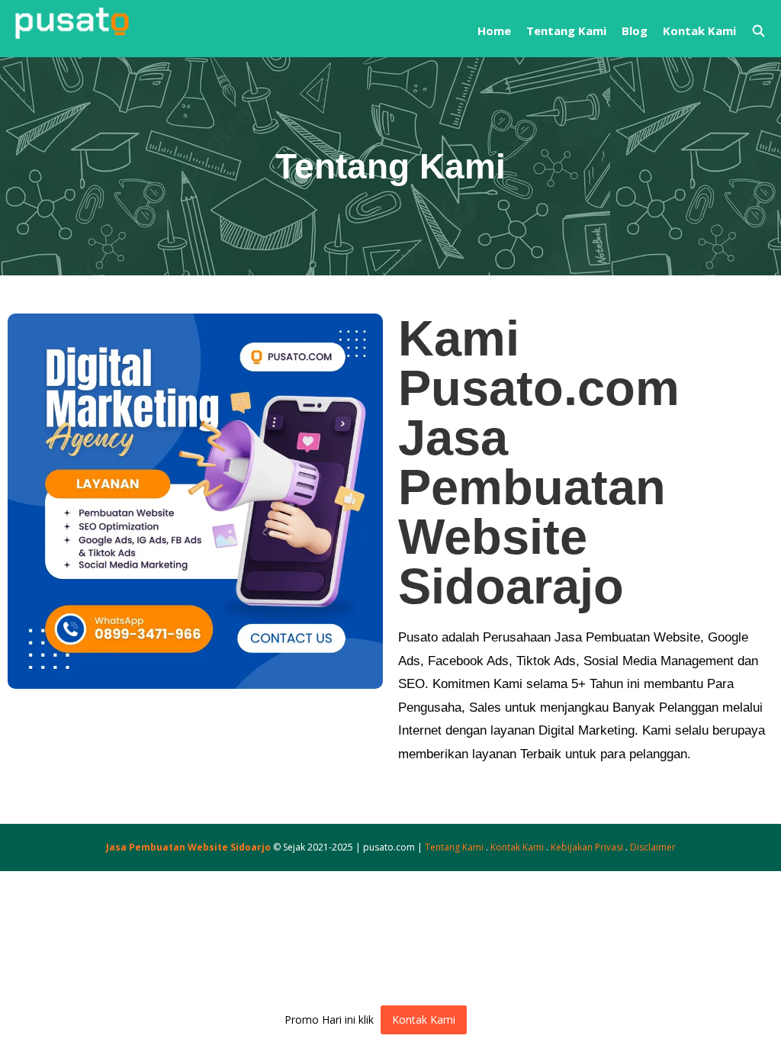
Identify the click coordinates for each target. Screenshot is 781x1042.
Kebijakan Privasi (587, 847)
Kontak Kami (699, 30)
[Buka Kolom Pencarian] (758, 30)
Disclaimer (653, 847)
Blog (635, 30)
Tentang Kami (566, 30)
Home (494, 30)
